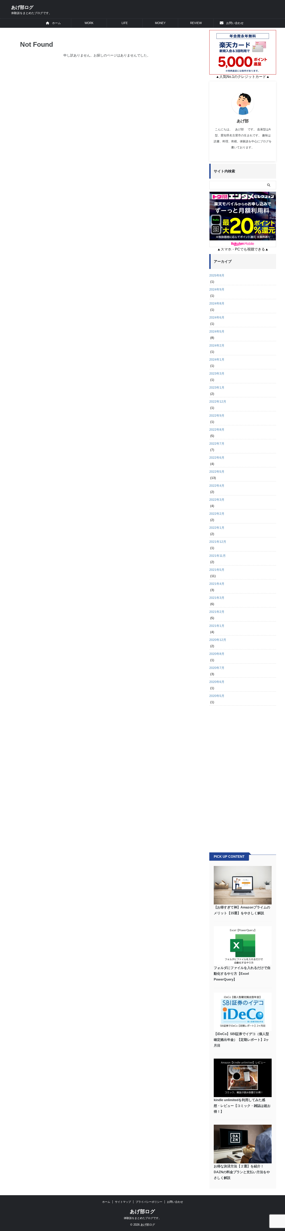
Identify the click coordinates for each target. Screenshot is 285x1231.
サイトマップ (123, 1201)
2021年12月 (217, 541)
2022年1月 (216, 527)
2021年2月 (216, 611)
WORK (89, 23)
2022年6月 (216, 457)
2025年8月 (216, 275)
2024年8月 (216, 303)
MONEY (160, 23)
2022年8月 (216, 429)
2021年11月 (217, 555)
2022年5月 (216, 471)
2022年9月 (216, 415)
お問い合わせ (233, 23)
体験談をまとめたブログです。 (142, 1218)
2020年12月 (217, 640)
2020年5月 (216, 696)
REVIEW (196, 23)
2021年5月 (216, 569)
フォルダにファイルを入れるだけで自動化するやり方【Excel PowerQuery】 (242, 973)
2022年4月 (216, 485)
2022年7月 (216, 443)
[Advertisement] (242, 777)
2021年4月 (216, 583)
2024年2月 (216, 345)
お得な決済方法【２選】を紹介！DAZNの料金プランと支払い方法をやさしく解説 (242, 1172)
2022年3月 (216, 499)
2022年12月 (217, 401)
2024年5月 (216, 331)
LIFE (125, 23)
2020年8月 (216, 654)
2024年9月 (216, 289)
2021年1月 (216, 626)
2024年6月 (216, 317)
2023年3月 (216, 373)
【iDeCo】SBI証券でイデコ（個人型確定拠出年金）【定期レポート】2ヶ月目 (241, 1039)
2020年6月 (216, 682)
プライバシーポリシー (149, 1201)
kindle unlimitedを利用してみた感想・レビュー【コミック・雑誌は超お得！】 (242, 1105)
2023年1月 (216, 387)
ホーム (55, 23)
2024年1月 (216, 359)
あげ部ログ (22, 7)
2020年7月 (216, 668)
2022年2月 (216, 513)
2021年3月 (216, 597)
